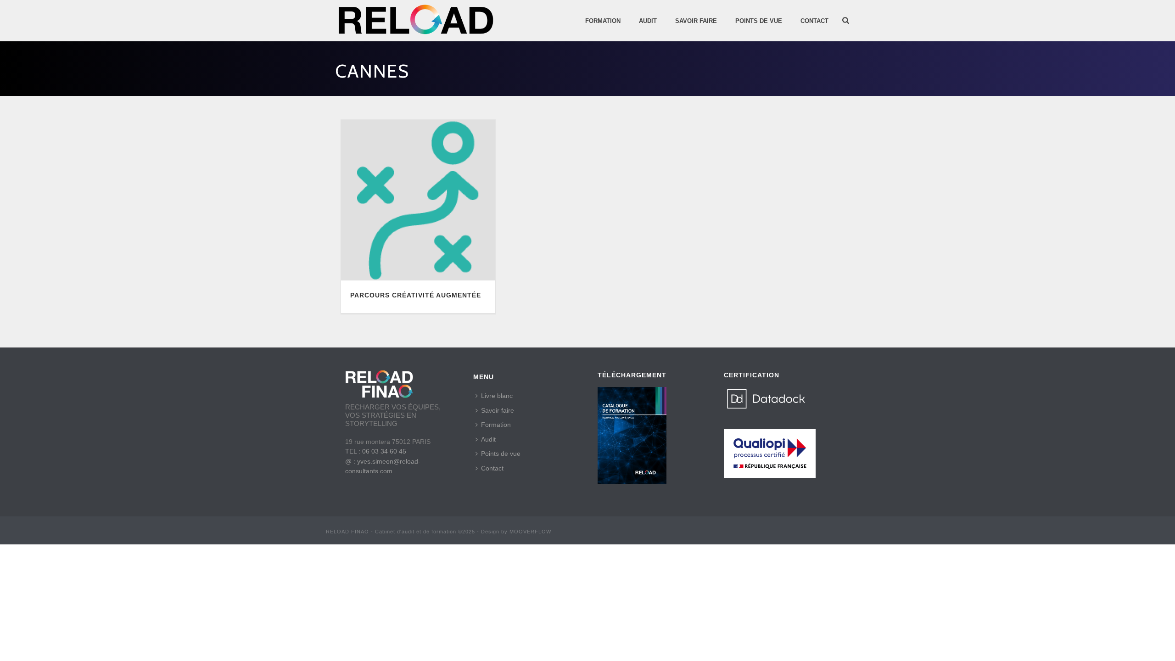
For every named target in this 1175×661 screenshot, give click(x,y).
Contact (814, 20)
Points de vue (500, 453)
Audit (488, 439)
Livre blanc (497, 395)
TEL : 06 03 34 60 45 (375, 451)
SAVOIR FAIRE (696, 20)
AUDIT (648, 20)
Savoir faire (497, 410)
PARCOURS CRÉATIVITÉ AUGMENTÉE (415, 295)
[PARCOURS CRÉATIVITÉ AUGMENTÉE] (418, 200)
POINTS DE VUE (758, 20)
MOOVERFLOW (530, 531)
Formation (603, 20)
